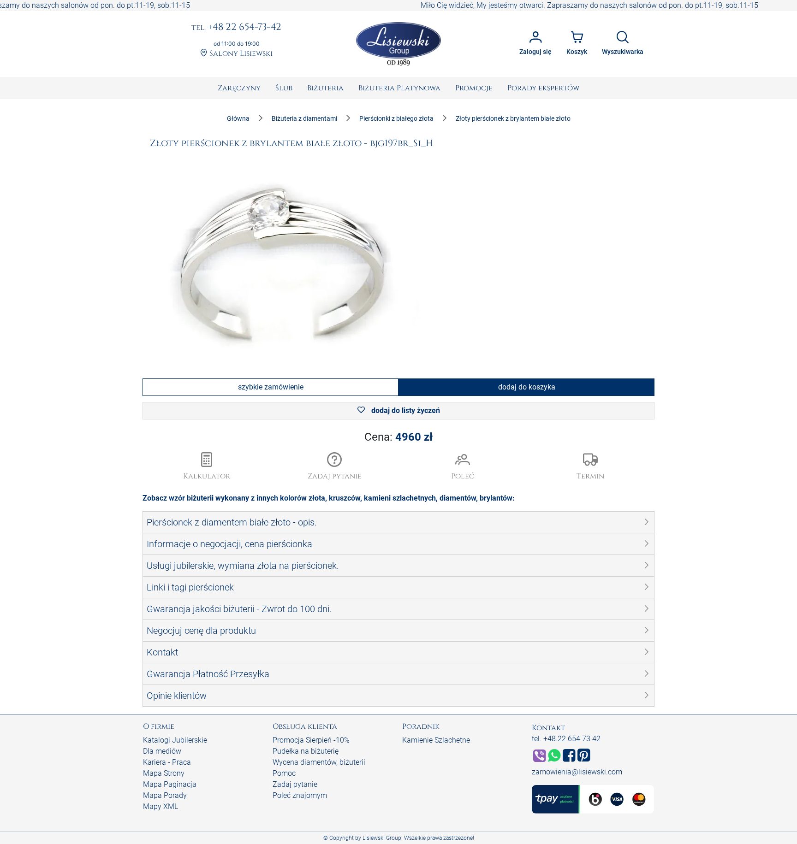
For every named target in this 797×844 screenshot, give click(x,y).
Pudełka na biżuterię (306, 751)
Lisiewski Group (382, 838)
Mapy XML (160, 806)
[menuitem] (239, 88)
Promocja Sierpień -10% (311, 740)
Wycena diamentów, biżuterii (319, 762)
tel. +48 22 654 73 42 (566, 738)
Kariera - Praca (167, 762)
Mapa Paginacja (169, 784)
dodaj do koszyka (526, 387)
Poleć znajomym (300, 795)
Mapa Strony (163, 773)
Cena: (398, 437)
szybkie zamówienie (270, 387)
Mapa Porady (165, 795)
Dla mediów (162, 751)
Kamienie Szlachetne (436, 740)
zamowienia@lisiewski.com (577, 771)
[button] (335, 467)
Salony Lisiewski (240, 54)
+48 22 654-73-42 (236, 28)
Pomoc (284, 773)
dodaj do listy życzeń (404, 410)
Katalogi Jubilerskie (175, 740)
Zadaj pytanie (295, 784)
